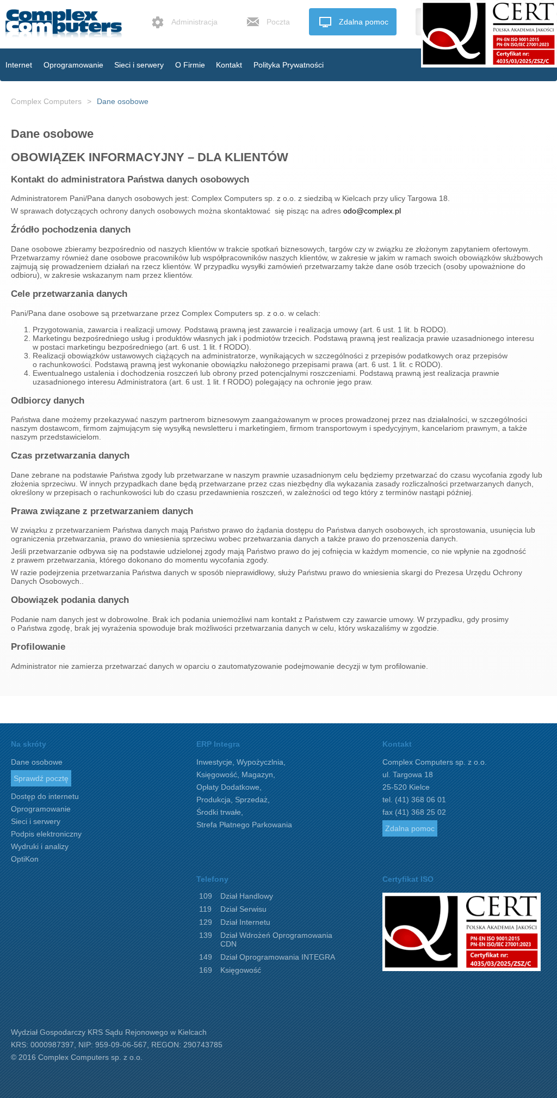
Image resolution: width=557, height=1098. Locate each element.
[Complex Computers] (68, 28)
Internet (18, 64)
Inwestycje (214, 762)
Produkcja (213, 799)
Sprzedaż (251, 799)
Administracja (194, 21)
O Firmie (190, 64)
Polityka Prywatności (288, 64)
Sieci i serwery (139, 64)
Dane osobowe (122, 101)
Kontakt (229, 64)
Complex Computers (46, 101)
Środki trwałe (218, 812)
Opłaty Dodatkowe (227, 787)
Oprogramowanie (73, 64)
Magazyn (257, 774)
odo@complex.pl (372, 210)
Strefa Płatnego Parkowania (244, 824)
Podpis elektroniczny (46, 833)
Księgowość (216, 774)
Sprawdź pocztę (41, 778)
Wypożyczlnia (260, 762)
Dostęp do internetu (45, 796)
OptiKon (25, 859)
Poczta (278, 21)
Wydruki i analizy (40, 846)
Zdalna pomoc (363, 21)
